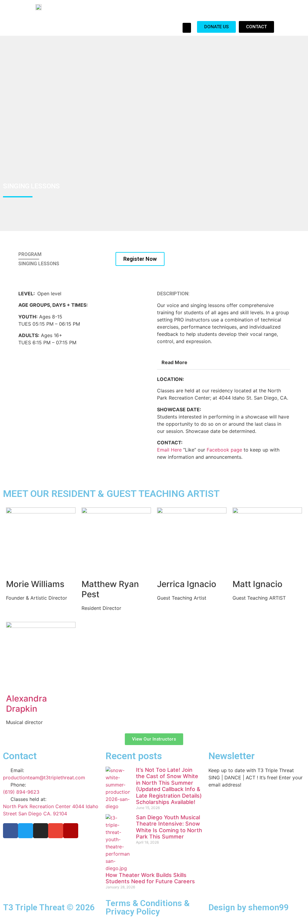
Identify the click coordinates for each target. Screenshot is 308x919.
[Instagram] (40, 830)
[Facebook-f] (10, 830)
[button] (187, 28)
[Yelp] (70, 830)
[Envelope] (55, 830)
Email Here (169, 450)
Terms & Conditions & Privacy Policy (147, 907)
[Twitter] (25, 830)
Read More (174, 362)
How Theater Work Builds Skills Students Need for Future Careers (150, 878)
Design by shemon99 (248, 907)
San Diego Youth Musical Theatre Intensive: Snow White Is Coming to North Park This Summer (169, 827)
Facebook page (224, 450)
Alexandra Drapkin (26, 703)
